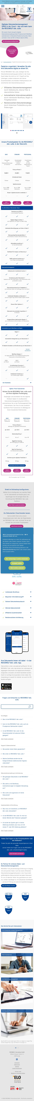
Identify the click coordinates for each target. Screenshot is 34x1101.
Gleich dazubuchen (7, 470)
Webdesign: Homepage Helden (18, 1073)
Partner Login (18, 1071)
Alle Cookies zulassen (17, 568)
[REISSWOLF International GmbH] (29, 9)
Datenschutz (17, 1064)
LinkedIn (17, 1059)
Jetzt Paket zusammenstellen (17, 505)
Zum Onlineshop (22, 6)
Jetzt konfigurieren (6, 203)
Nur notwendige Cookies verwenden (17, 559)
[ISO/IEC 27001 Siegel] (8, 896)
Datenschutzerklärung (9, 549)
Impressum (17, 1062)
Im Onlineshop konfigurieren (10, 41)
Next (30, 122)
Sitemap (17, 1066)
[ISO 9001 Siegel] (25, 896)
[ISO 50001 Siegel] (8, 909)
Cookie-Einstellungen (17, 1068)
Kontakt (17, 6)
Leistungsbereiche (7, 62)
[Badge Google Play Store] (16, 688)
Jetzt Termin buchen (16, 526)
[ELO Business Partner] (17, 1079)
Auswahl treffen (17, 563)
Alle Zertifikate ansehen (8, 885)
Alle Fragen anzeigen (7, 739)
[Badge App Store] (16, 684)
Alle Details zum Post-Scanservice (17, 465)
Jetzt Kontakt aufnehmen (17, 853)
